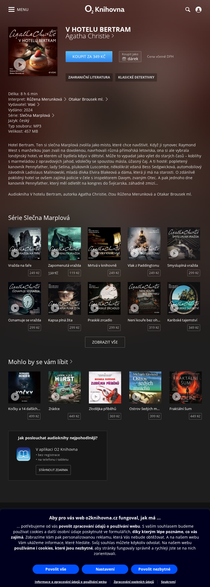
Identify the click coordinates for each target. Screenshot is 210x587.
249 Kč (35, 273)
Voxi (31, 104)
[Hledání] (187, 9)
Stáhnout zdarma (53, 470)
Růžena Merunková (44, 99)
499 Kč (34, 416)
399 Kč (155, 416)
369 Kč (115, 416)
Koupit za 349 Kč (89, 56)
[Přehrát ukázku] (20, 64)
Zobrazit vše (105, 342)
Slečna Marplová (35, 115)
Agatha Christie (88, 35)
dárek (130, 56)
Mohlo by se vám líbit (38, 362)
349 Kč (194, 327)
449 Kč (74, 416)
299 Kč (194, 273)
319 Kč (154, 327)
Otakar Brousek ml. (86, 99)
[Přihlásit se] (198, 9)
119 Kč (74, 273)
